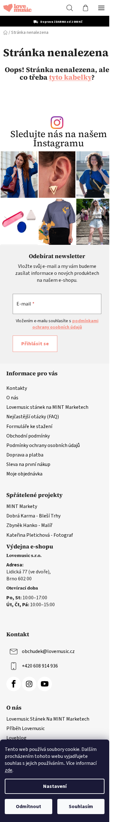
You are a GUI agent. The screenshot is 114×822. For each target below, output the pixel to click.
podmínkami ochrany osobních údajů (65, 324)
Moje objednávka (24, 473)
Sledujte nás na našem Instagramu (58, 139)
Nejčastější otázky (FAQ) (32, 416)
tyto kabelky (70, 77)
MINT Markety (21, 506)
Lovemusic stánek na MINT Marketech (47, 407)
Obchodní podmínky (28, 435)
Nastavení (54, 786)
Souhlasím (81, 806)
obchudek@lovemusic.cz (48, 651)
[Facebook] (13, 684)
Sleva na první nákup (28, 464)
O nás (12, 397)
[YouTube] (44, 684)
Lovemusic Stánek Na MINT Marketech (47, 719)
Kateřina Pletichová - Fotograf (39, 535)
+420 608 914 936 (40, 665)
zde (8, 770)
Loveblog (16, 737)
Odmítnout (28, 806)
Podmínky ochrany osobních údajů (43, 445)
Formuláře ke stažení (29, 426)
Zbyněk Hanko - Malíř (29, 525)
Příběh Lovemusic (25, 728)
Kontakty (16, 388)
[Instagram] (29, 684)
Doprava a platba (24, 454)
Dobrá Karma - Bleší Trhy (33, 515)
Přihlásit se (35, 343)
